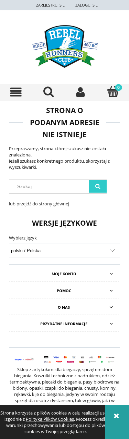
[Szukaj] (98, 186)
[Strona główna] (64, 46)
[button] (16, 92)
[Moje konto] (81, 92)
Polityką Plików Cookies (50, 419)
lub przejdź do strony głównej (39, 204)
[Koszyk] (113, 91)
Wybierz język (23, 237)
